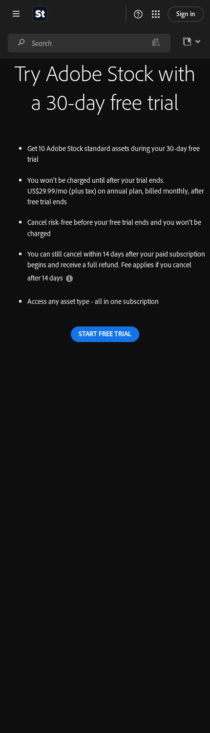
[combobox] (89, 43)
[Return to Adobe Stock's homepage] (40, 14)
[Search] (21, 43)
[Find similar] (156, 43)
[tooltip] (69, 278)
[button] (138, 14)
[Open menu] (16, 14)
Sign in (185, 13)
